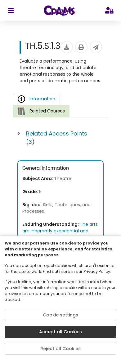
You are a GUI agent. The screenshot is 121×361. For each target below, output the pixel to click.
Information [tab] (42, 99)
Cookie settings (60, 315)
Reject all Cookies (60, 348)
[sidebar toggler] (10, 10)
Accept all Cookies (60, 332)
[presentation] (41, 111)
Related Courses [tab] (47, 111)
